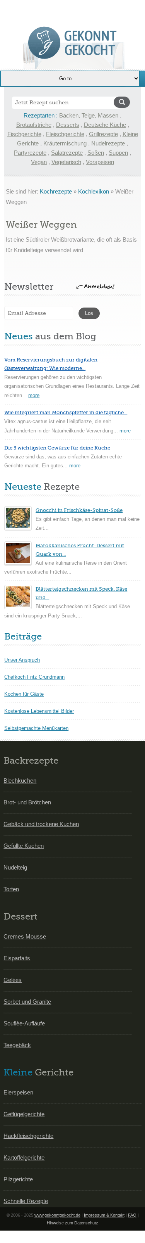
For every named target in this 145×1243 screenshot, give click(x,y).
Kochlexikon (93, 191)
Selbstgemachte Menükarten (36, 728)
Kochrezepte (56, 191)
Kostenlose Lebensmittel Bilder (39, 711)
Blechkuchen (19, 780)
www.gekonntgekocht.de (57, 1215)
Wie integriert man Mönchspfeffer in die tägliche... (65, 412)
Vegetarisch (66, 162)
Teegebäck (17, 1045)
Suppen (118, 152)
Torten (11, 889)
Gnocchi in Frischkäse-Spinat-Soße (79, 510)
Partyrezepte (30, 152)
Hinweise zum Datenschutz (72, 1223)
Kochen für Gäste (24, 694)
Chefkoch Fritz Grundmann (34, 677)
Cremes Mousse (24, 936)
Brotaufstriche (33, 124)
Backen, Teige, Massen (88, 115)
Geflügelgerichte (23, 1114)
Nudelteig (15, 867)
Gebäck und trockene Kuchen (41, 824)
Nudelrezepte (108, 143)
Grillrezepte (103, 134)
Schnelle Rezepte (25, 1201)
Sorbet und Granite (27, 1001)
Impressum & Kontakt (104, 1215)
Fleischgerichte (65, 134)
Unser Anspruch (22, 660)
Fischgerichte (24, 134)
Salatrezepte (67, 152)
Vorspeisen (100, 162)
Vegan (39, 162)
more (33, 395)
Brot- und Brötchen (27, 802)
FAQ (132, 1215)
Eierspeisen (18, 1092)
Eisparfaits (16, 958)
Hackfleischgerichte (28, 1135)
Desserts (67, 124)
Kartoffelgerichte (23, 1157)
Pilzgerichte (18, 1179)
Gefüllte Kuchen (23, 845)
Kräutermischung (65, 143)
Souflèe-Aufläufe (24, 1023)
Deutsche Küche (105, 124)
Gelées (12, 980)
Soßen (95, 152)
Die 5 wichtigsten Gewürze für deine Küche (57, 448)
